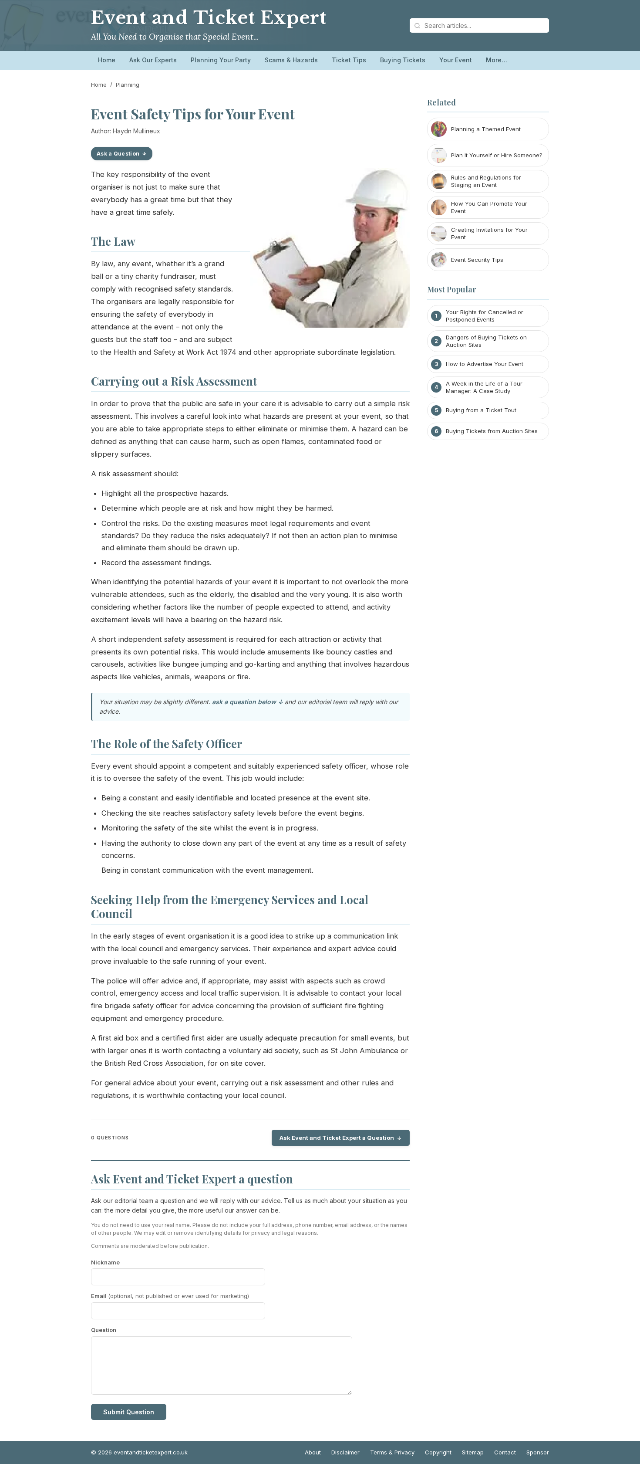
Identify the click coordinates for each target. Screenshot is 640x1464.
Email (170, 1295)
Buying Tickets (402, 60)
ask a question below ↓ (247, 701)
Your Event (455, 60)
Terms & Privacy (392, 1452)
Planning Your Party (221, 60)
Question (103, 1329)
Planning (127, 84)
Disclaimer (345, 1452)
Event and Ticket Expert (209, 18)
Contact (505, 1452)
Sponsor (537, 1452)
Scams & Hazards (291, 60)
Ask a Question (118, 153)
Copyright (438, 1452)
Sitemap (473, 1452)
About (313, 1452)
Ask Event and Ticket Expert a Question (337, 1137)
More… (496, 60)
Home (106, 60)
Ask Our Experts (153, 60)
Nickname (105, 1262)
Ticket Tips (349, 60)
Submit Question (128, 1412)
